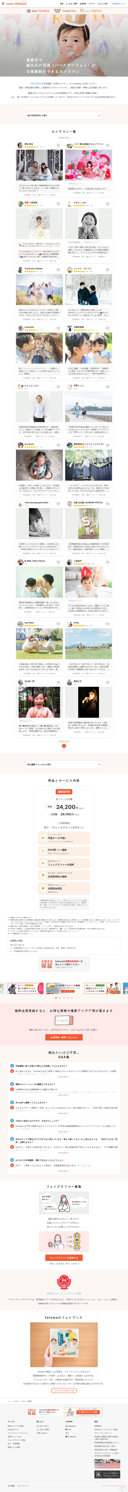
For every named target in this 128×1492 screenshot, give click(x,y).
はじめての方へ (43, 1426)
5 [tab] (72, 998)
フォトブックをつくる (64, 1390)
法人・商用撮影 (14, 1443)
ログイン (92, 4)
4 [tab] (68, 998)
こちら (30, 933)
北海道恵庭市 (36, 83)
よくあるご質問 (71, 4)
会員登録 (83, 4)
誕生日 (16, 1401)
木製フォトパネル (15, 1436)
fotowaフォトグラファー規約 (106, 1429)
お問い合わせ (42, 1433)
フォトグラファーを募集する (64, 1257)
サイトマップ (23, 1486)
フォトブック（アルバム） (18, 1433)
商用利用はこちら (119, 4)
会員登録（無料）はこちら (64, 1037)
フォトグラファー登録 (16, 1440)
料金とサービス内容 (16, 1426)
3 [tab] (64, 998)
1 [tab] (56, 998)
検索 (61, 4)
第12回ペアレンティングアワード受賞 (64, 1293)
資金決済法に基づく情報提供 (105, 1450)
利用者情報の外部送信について (106, 1442)
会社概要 (11, 1486)
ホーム (10, 1401)
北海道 (23, 1401)
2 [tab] (60, 998)
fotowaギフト (13, 1429)
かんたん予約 (103, 4)
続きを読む (63, 1077)
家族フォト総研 (14, 1447)
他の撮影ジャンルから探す (39, 764)
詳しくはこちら (74, 931)
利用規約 (18, 917)
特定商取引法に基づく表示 (104, 1446)
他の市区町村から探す (37, 115)
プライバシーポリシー (103, 1433)
